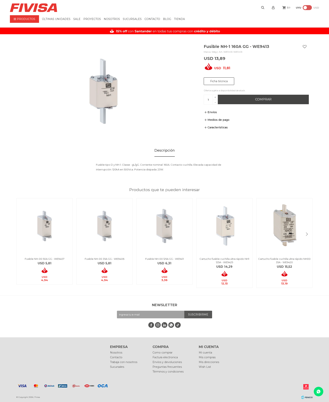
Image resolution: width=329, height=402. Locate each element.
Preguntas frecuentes (167, 367)
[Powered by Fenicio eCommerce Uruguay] (307, 397)
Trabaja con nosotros (123, 362)
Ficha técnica (219, 81)
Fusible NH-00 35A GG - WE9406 (104, 258)
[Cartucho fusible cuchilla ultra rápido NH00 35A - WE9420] (284, 226)
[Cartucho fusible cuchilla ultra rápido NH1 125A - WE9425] (224, 226)
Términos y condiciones (168, 371)
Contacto (152, 19)
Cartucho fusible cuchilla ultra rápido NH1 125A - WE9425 (224, 260)
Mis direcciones (209, 362)
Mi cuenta (205, 352)
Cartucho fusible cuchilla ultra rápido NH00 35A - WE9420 (284, 260)
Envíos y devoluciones (167, 362)
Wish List (205, 367)
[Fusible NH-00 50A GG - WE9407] (44, 226)
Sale (77, 19)
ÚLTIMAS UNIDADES (56, 19)
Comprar (263, 99)
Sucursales (132, 19)
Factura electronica (165, 357)
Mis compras (207, 357)
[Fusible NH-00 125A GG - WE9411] (164, 226)
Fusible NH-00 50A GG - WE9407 (44, 258)
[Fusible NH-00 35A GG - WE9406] (104, 226)
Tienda (179, 19)
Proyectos (92, 19)
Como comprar (162, 352)
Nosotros (112, 19)
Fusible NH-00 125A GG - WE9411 (164, 258)
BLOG (167, 19)
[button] (307, 234)
